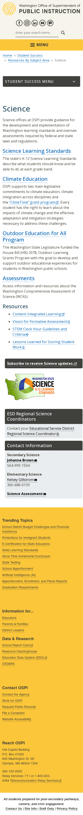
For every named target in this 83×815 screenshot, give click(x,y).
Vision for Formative (40, 321)
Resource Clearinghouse (19, 651)
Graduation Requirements (20, 587)
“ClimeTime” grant (32, 202)
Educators (9, 617)
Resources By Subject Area (28, 60)
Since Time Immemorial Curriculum (26, 556)
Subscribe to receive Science (40, 363)
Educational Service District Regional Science (40, 431)
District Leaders (13, 630)
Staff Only (46, 808)
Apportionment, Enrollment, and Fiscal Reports (34, 581)
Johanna (20, 460)
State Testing (11, 562)
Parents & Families (15, 624)
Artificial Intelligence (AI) (19, 575)
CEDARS (8, 663)
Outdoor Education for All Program (34, 236)
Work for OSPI (12, 700)
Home (7, 55)
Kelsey (20, 479)
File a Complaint (13, 713)
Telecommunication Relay (34, 780)
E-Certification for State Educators (26, 543)
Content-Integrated (37, 314)
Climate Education (25, 178)
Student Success (29, 55)
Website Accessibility (16, 719)
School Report (16, 645)
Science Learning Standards (37, 150)
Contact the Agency (16, 694)
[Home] (41, 4)
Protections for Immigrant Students (26, 537)
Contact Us (14, 808)
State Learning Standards (20, 550)
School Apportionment (17, 568)
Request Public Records (19, 706)
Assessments (19, 278)
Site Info (31, 808)
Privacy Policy (67, 808)
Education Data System (23, 657)
